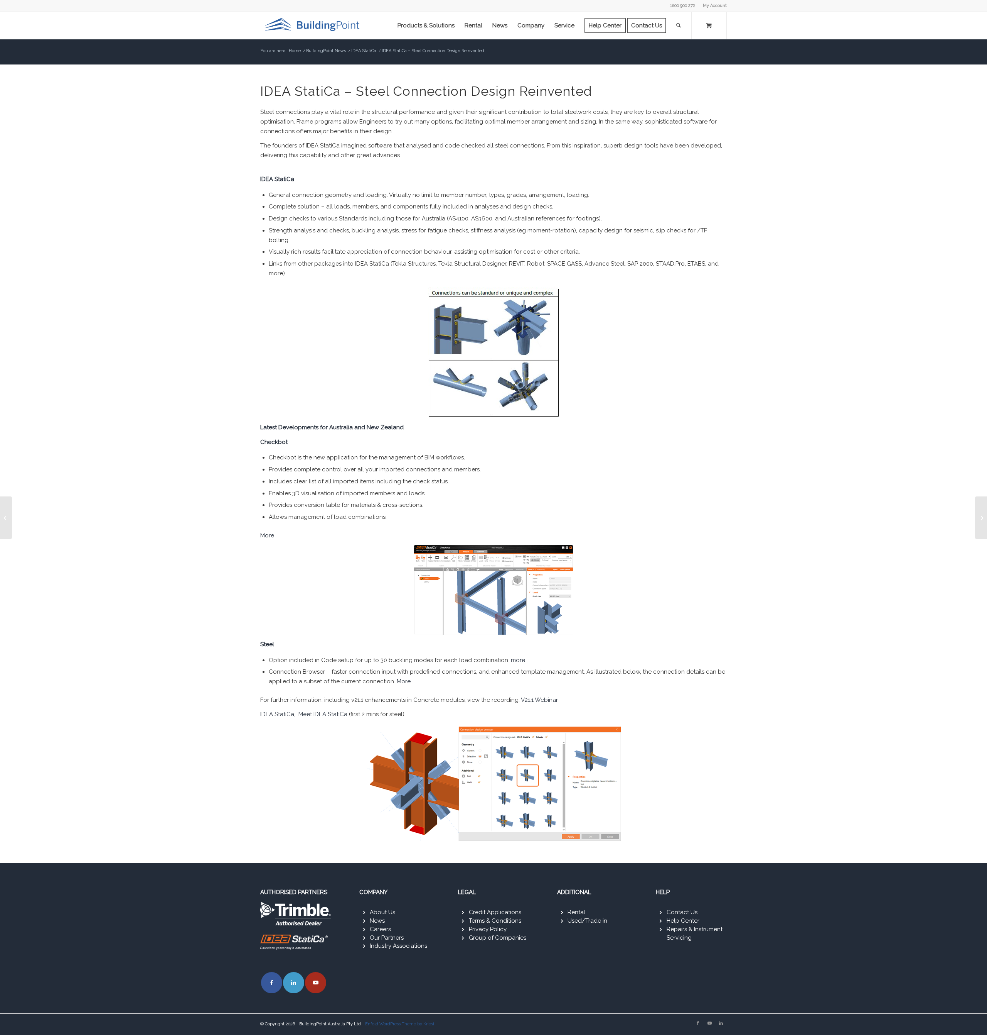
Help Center (683, 920)
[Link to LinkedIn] (293, 982)
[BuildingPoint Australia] (313, 25)
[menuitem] (713, 6)
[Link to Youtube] (315, 982)
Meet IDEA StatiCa (322, 714)
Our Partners (387, 937)
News (377, 920)
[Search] (678, 25)
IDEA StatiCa (277, 714)
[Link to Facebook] (271, 982)
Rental (576, 912)
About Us (382, 912)
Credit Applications (495, 912)
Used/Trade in (587, 920)
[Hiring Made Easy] (981, 517)
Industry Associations (398, 945)
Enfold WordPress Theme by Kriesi (399, 1024)
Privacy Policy (488, 929)
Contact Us (682, 912)
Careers (380, 929)
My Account (715, 5)
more (518, 660)
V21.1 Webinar (539, 699)
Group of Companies (497, 937)
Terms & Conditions (495, 920)
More (267, 535)
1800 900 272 (682, 5)
